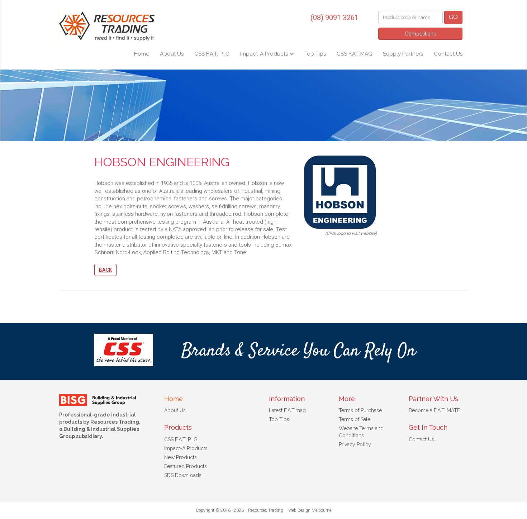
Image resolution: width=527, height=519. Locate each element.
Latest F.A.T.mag (287, 410)
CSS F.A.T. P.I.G (211, 54)
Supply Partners (403, 54)
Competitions (420, 34)
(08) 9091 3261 (334, 17)
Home (141, 54)
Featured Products (185, 466)
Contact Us (448, 54)
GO (453, 17)
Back (105, 270)
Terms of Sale (354, 419)
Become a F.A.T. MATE (434, 410)
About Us (172, 54)
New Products (180, 457)
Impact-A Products (264, 54)
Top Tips (315, 54)
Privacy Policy (355, 444)
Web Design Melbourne (309, 510)
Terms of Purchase (360, 410)
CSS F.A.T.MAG (354, 54)
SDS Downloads (182, 475)
